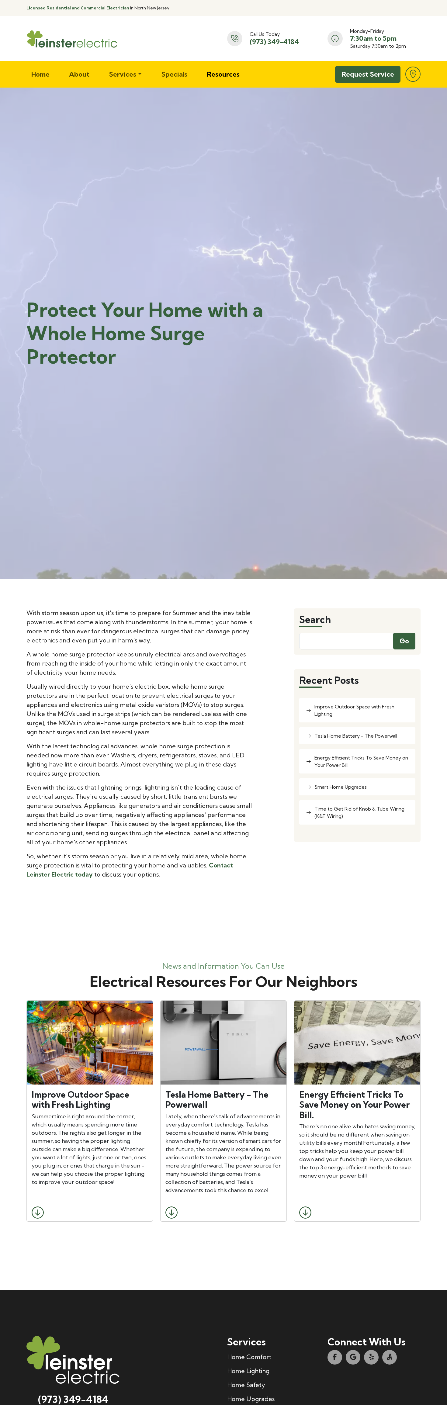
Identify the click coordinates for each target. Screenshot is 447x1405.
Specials (174, 74)
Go (404, 641)
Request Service (367, 74)
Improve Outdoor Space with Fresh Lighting (354, 710)
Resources (223, 74)
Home (40, 74)
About (79, 74)
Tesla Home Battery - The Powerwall (355, 736)
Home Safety (246, 1385)
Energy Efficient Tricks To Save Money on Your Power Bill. (361, 761)
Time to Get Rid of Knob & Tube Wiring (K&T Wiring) (359, 812)
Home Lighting (248, 1371)
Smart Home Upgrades (340, 787)
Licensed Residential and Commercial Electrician (77, 7)
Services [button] (122, 74)
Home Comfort (249, 1357)
